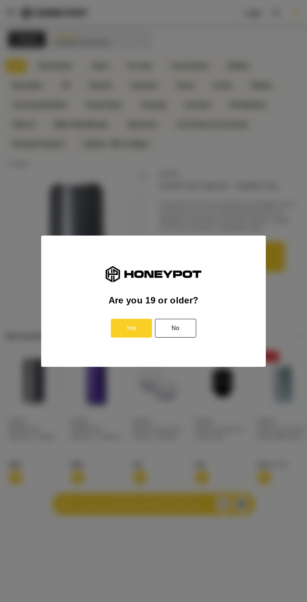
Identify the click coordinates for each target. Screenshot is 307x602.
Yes (131, 328)
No (175, 328)
